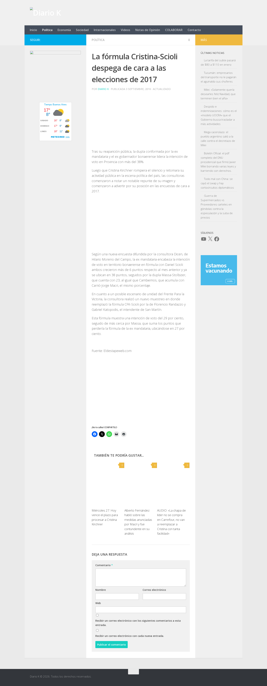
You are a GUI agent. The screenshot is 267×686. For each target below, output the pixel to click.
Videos (125, 30)
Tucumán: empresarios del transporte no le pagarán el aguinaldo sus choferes (218, 77)
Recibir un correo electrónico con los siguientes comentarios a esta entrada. (138, 623)
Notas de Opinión (147, 30)
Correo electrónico (154, 590)
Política (47, 30)
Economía (64, 30)
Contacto (194, 30)
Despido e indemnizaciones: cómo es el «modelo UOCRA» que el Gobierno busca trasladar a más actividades (219, 115)
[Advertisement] (141, 123)
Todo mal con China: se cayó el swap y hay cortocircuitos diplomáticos (217, 183)
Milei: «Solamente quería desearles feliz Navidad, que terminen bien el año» (218, 94)
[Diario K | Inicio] (45, 12)
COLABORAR (174, 30)
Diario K (103, 89)
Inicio (33, 30)
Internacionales (105, 30)
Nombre (100, 590)
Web (98, 603)
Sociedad (82, 30)
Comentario (104, 565)
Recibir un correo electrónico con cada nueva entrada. (129, 636)
